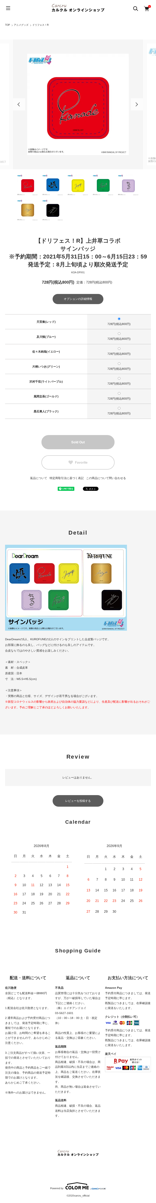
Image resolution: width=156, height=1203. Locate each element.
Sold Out (78, 442)
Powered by (56, 1188)
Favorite (81, 462)
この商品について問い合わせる (106, 478)
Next (137, 104)
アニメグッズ (21, 25)
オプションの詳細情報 (78, 298)
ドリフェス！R (40, 25)
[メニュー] (8, 8)
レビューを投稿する (78, 800)
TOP (7, 25)
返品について (38, 478)
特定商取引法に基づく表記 (67, 478)
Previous (19, 104)
